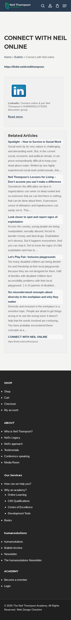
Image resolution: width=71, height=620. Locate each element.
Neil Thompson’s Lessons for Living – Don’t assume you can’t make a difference (34, 179)
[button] (65, 6)
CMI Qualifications (19, 500)
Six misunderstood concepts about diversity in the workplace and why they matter (33, 297)
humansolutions (13, 541)
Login (7, 586)
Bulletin (18, 57)
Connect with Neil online (27, 336)
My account (11, 410)
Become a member (15, 579)
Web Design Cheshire (29, 609)
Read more (15, 116)
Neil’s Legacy (12, 437)
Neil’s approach (13, 443)
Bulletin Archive (13, 547)
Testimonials (11, 450)
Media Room (11, 462)
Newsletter (10, 554)
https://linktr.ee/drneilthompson (24, 66)
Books (8, 520)
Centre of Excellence (20, 507)
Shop (7, 391)
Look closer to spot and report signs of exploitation (33, 219)
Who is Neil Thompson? (18, 431)
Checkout (10, 403)
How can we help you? (17, 483)
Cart (6, 397)
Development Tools (19, 513)
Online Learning (17, 494)
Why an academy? (15, 490)
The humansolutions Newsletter (23, 560)
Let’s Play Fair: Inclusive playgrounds (32, 256)
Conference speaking (16, 456)
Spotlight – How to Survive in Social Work (34, 141)
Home (7, 57)
